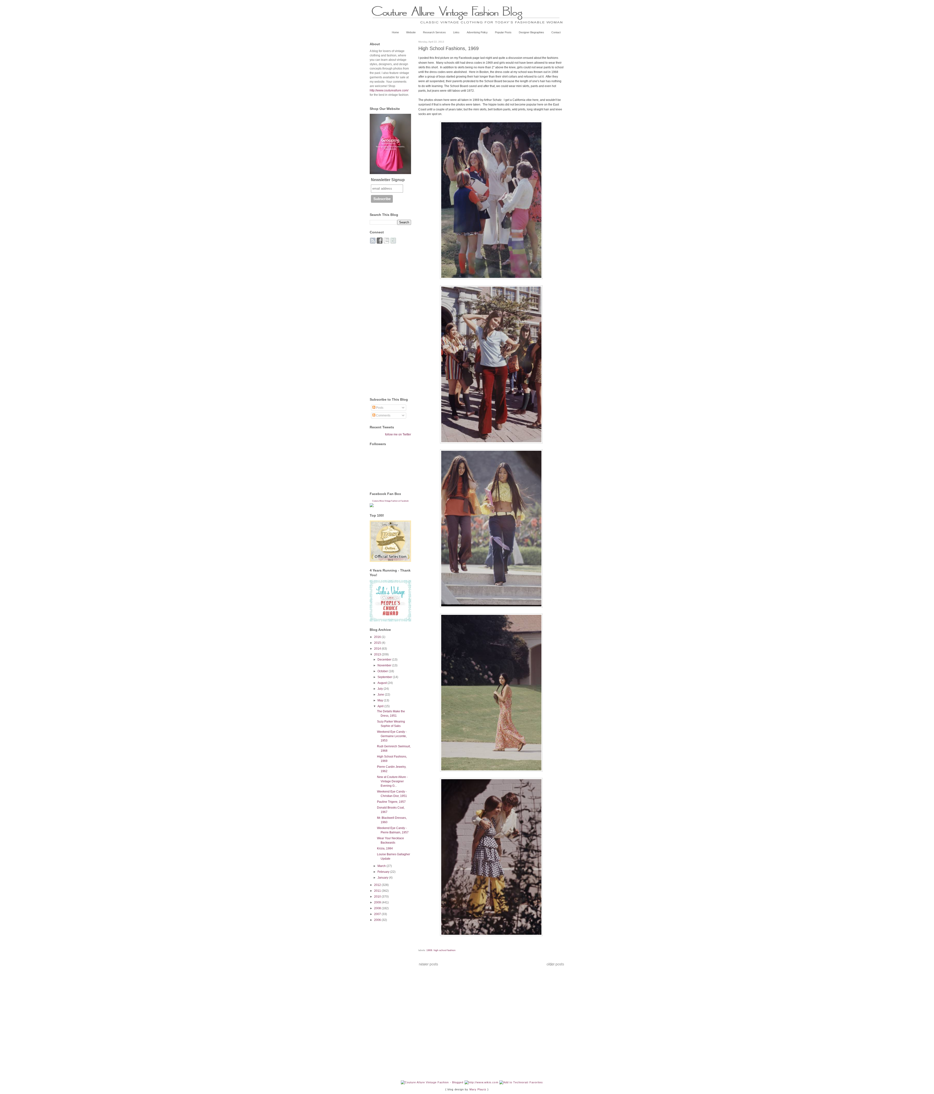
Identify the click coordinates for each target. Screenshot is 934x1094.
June (381, 694)
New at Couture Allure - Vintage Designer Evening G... (392, 781)
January (383, 877)
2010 (378, 896)
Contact (556, 32)
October (383, 671)
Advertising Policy (477, 32)
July (380, 688)
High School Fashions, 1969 (448, 48)
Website (411, 32)
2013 (378, 654)
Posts (379, 407)
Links (456, 32)
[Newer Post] (428, 965)
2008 (378, 908)
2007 (378, 914)
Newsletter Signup (388, 180)
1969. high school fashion (441, 950)
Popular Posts (503, 32)
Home (395, 32)
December (384, 659)
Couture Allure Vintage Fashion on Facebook (390, 501)
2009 (378, 902)
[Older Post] (555, 965)
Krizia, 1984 (385, 848)
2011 (378, 890)
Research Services (434, 32)
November (384, 665)
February (383, 871)
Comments (382, 415)
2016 (378, 637)
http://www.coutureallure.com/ (389, 90)
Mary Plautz (477, 1089)
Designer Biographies (531, 32)
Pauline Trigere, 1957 (391, 801)
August (382, 683)
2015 (378, 642)
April (380, 706)
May (380, 700)
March (381, 866)
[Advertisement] (389, 318)
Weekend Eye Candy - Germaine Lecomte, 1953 (392, 736)
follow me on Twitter (398, 434)
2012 (378, 885)
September (385, 677)
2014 (378, 648)
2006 (378, 920)
